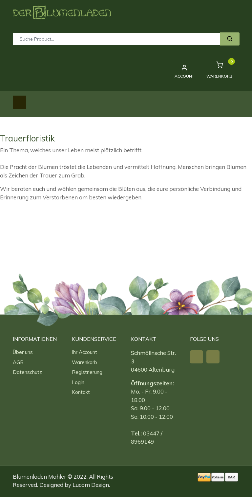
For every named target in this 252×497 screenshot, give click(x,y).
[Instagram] (213, 356)
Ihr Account (84, 352)
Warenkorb (84, 362)
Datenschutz (27, 372)
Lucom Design (91, 484)
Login (78, 382)
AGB (18, 362)
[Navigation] (19, 102)
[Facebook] (196, 356)
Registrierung (87, 372)
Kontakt (81, 392)
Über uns (23, 352)
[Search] (230, 39)
